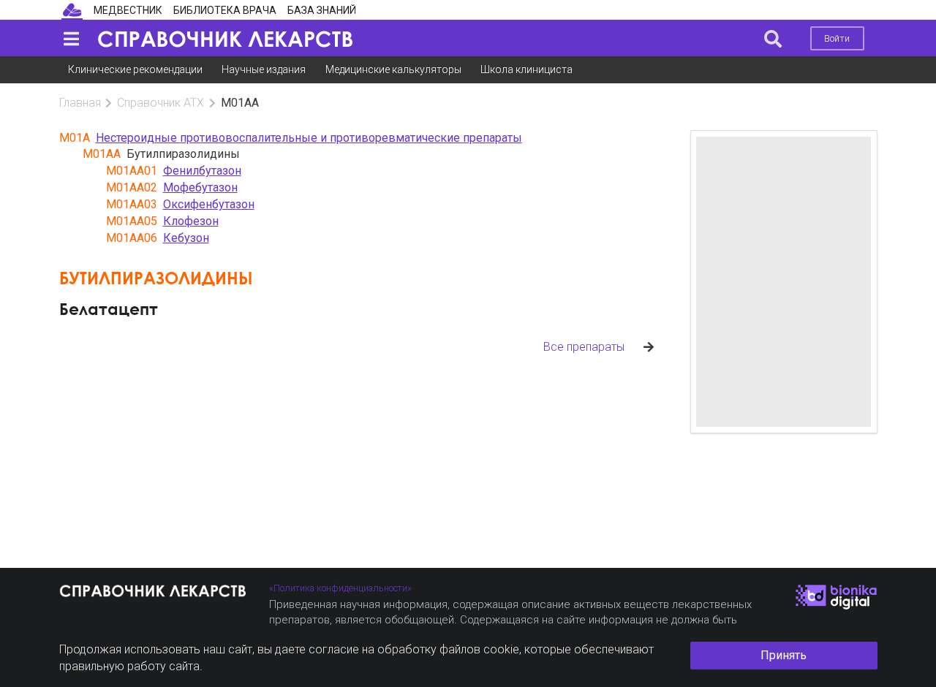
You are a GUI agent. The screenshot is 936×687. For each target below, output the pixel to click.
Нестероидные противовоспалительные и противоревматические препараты (309, 138)
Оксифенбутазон (208, 204)
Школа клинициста (526, 69)
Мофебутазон (200, 187)
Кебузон (186, 238)
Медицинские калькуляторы (393, 69)
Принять (783, 655)
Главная (80, 103)
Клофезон (191, 221)
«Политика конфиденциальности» (340, 587)
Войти (837, 38)
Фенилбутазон (202, 171)
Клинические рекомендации (135, 69)
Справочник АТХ (160, 103)
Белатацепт (108, 309)
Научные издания (264, 69)
